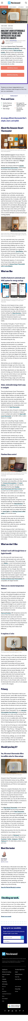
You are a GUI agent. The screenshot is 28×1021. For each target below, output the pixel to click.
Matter (6, 563)
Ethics (3, 996)
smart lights (6, 511)
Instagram (15, 839)
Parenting (4, 981)
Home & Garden (6, 974)
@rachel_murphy (4, 861)
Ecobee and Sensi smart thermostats (11, 578)
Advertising (4, 991)
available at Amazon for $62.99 (10, 48)
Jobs (3, 989)
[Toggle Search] (26, 3)
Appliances (21, 7)
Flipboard (4, 841)
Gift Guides (5, 984)
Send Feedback (5, 998)
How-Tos (17, 977)
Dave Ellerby (19, 251)
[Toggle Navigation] (2, 3)
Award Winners (12, 7)
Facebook (4, 839)
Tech (3, 977)
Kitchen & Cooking (6, 972)
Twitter (9, 839)
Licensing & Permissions (6, 993)
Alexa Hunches (16, 313)
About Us (4, 986)
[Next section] (26, 96)
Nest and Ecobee (6, 613)
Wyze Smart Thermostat (10, 807)
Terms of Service (18, 986)
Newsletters (4, 7)
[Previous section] (2, 96)
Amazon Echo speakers (9, 483)
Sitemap (16, 991)
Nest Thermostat (14, 407)
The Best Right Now (19, 969)
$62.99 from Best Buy (12, 75)
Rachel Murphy (13, 40)
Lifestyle (4, 979)
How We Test (18, 979)
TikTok (20, 839)
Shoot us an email (6, 916)
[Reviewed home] (14, 3)
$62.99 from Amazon (12, 68)
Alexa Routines (18, 503)
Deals (16, 972)
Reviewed (16, 835)
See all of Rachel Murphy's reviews (11, 887)
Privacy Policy (17, 989)
